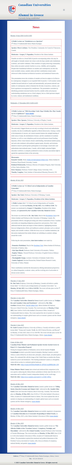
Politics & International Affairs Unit (37, 160)
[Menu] (64, 10)
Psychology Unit (51, 215)
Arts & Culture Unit (32, 305)
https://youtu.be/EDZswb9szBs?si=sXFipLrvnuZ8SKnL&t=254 (40, 364)
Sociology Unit (38, 245)
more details (29, 113)
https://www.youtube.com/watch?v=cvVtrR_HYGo (36, 377)
